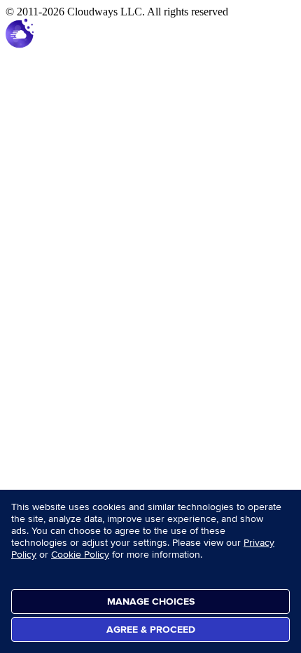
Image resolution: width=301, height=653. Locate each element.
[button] (20, 44)
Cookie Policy (80, 555)
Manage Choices (151, 601)
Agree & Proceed (150, 629)
